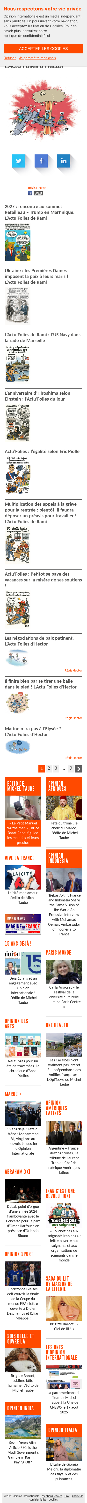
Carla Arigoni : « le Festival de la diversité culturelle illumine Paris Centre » (64, 997)
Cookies (53, 1499)
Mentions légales (52, 1496)
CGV (67, 1496)
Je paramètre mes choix (37, 58)
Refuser (10, 58)
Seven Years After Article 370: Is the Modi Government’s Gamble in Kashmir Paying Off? (23, 1452)
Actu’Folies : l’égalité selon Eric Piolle (42, 451)
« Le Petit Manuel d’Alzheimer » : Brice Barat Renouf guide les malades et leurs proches (23, 833)
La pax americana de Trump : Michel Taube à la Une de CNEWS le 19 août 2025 (64, 1402)
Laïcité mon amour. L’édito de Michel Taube (23, 898)
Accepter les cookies (43, 49)
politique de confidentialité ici (27, 36)
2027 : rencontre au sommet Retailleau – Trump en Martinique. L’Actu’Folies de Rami (39, 212)
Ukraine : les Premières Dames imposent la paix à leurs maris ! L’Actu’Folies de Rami (36, 277)
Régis (37, 188)
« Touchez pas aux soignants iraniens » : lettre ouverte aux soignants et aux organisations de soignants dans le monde (64, 1245)
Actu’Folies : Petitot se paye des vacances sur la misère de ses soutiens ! (43, 580)
